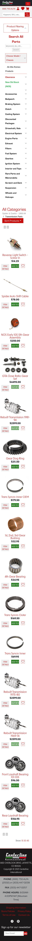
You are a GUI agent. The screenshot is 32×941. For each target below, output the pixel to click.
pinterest (21, 921)
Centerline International (7, 3)
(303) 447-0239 (21, 882)
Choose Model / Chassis (13, 58)
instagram (18, 921)
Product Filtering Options (15, 28)
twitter (15, 921)
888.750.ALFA (8, 8)
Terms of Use (8, 914)
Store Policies (8, 911)
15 (22, 841)
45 (28, 841)
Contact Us (24, 914)
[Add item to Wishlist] (23, 266)
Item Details (5, 267)
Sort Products (12, 220)
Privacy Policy (24, 911)
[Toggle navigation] (28, 3)
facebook (12, 921)
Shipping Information (16, 907)
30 (25, 841)
